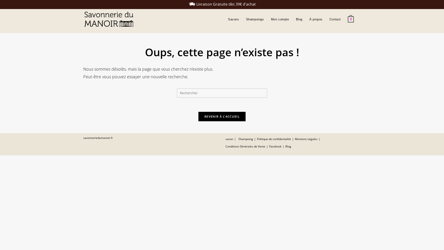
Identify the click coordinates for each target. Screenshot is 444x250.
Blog (288, 146)
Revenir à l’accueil (222, 116)
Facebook (275, 146)
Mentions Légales (306, 139)
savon (229, 139)
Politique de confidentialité (274, 139)
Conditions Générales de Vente (245, 146)
